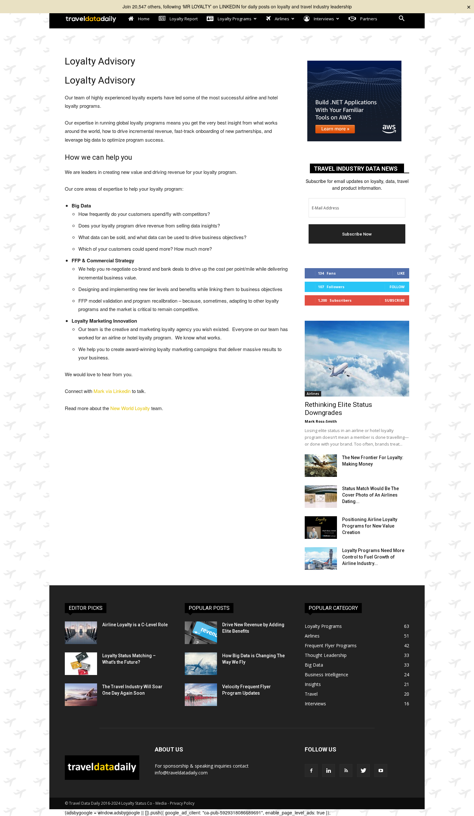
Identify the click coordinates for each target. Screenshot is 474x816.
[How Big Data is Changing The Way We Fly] (201, 663)
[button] (401, 19)
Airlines (313, 393)
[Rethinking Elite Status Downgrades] (357, 359)
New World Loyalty (130, 408)
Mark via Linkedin (112, 391)
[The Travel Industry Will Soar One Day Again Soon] (81, 694)
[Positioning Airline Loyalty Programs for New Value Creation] (321, 527)
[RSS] (346, 770)
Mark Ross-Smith (321, 421)
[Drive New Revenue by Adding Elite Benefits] (201, 632)
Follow (397, 286)
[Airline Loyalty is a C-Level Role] (81, 632)
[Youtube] (380, 770)
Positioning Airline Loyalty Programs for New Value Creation (369, 526)
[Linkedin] (328, 770)
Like (401, 273)
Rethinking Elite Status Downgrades (338, 409)
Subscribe (395, 300)
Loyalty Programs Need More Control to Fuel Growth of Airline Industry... (373, 557)
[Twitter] (363, 770)
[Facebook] (311, 770)
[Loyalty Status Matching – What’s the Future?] (81, 663)
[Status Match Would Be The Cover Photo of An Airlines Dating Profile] (321, 496)
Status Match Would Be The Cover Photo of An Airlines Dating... (370, 495)
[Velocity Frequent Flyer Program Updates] (201, 694)
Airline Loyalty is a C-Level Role (135, 624)
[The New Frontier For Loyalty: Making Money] (321, 465)
